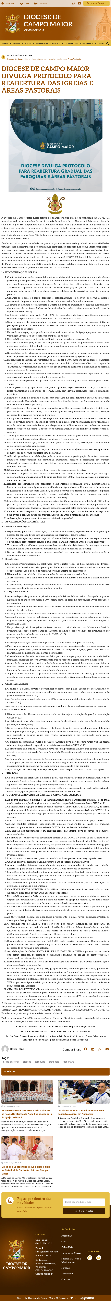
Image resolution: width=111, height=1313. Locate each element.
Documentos (88, 43)
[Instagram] (73, 3)
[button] (85, 1049)
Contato (101, 43)
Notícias (28, 43)
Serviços (16, 43)
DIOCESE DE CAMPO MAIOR (48, 20)
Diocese (5, 43)
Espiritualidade (42, 43)
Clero (64, 1241)
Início (9, 55)
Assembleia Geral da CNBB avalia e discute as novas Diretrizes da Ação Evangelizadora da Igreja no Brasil (26, 1114)
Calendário (67, 1247)
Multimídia (56, 43)
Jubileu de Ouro (71, 43)
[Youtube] (79, 3)
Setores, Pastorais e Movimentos (71, 1260)
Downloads (67, 1273)
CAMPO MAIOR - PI (34, 30)
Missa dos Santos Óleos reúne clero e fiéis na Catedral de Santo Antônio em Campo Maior (25, 1170)
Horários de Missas (71, 1253)
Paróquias (66, 1236)
